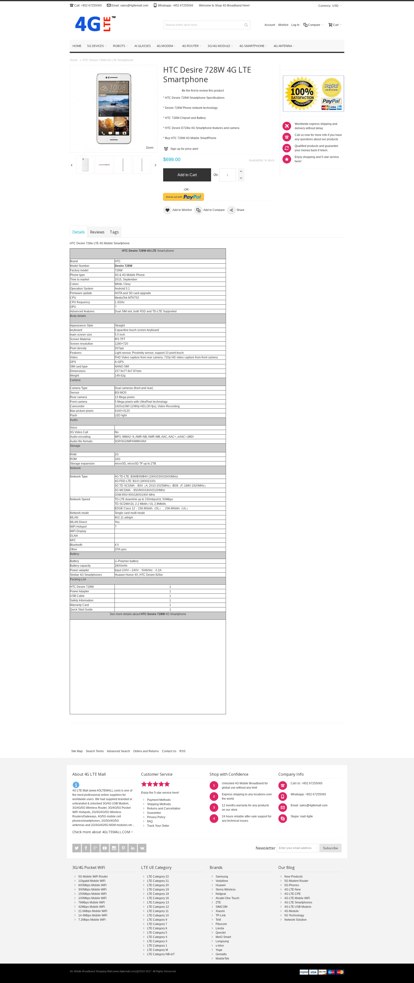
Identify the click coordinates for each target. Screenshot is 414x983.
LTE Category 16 (158, 898)
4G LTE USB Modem (297, 906)
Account (269, 25)
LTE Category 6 (157, 928)
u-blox (220, 945)
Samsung (222, 876)
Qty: (215, 174)
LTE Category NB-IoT (161, 954)
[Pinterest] (123, 848)
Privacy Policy (156, 817)
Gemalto (221, 954)
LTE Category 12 (158, 906)
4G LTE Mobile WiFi (297, 898)
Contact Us (169, 751)
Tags (114, 232)
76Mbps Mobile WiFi (91, 902)
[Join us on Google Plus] (95, 848)
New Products (293, 876)
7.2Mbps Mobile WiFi (92, 919)
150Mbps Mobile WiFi (92, 894)
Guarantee (154, 812)
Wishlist (283, 25)
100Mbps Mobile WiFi (92, 898)
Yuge (219, 950)
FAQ (150, 821)
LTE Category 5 (157, 932)
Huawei (221, 885)
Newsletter (266, 848)
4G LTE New (292, 889)
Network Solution (295, 919)
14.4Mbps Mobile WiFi (92, 915)
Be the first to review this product (203, 90)
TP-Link (221, 915)
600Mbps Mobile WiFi (92, 885)
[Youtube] (105, 848)
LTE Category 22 (158, 876)
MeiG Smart (223, 937)
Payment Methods (159, 800)
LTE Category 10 (158, 915)
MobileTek (222, 958)
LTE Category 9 (157, 919)
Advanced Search (118, 751)
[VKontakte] (142, 848)
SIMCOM (221, 906)
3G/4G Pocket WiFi (88, 867)
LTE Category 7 (157, 924)
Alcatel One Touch (227, 898)
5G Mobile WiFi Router (93, 876)
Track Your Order (158, 825)
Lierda (220, 928)
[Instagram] (114, 848)
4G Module (291, 911)
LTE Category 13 (158, 902)
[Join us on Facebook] (86, 848)
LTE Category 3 (157, 941)
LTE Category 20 (158, 885)
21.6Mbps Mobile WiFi (92, 911)
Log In (295, 25)
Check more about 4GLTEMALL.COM (101, 832)
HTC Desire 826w (151, 574)
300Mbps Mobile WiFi (92, 889)
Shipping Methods (159, 804)
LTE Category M (157, 950)
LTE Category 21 (158, 881)
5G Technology (294, 915)
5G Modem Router (296, 881)
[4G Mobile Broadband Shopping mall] (94, 25)
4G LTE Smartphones (298, 902)
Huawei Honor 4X (126, 574)
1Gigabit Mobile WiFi (91, 881)
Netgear (221, 894)
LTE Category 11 (158, 911)
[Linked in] (133, 848)
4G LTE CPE (292, 894)
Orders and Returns (146, 751)
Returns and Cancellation (163, 808)
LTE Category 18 (158, 894)
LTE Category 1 (157, 945)
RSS (182, 751)
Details (78, 232)
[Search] (246, 25)
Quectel (221, 932)
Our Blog (286, 867)
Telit (218, 919)
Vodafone (222, 881)
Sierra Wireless (226, 889)
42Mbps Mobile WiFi (91, 906)
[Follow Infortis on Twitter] (77, 848)
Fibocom (221, 924)
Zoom (149, 147)
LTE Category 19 (158, 889)
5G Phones (291, 885)
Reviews (97, 232)
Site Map (77, 751)
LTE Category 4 (157, 937)
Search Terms (95, 751)
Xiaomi (220, 911)
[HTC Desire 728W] (85, 165)
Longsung (222, 941)
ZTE (218, 902)
